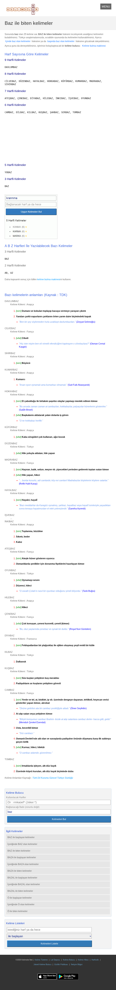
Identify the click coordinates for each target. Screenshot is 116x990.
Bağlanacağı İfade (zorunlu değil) (22, 807)
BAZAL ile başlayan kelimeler (22, 877)
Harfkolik (95, 960)
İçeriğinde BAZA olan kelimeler (23, 864)
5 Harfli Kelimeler (15, 164)
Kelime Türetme (41, 960)
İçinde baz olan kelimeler (17, 41)
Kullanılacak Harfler (16, 797)
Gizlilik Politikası (61, 964)
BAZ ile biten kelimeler (18, 851)
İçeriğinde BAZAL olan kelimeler (23, 884)
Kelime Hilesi (83, 960)
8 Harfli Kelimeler (15, 73)
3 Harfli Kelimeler (15, 179)
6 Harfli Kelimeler (15, 104)
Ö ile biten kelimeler (17, 911)
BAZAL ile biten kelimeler (20, 891)
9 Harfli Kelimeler (15, 59)
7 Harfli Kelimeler (15, 91)
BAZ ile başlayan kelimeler (21, 837)
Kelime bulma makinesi (94, 46)
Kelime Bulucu (69, 960)
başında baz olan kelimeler (60, 41)
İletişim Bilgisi (76, 964)
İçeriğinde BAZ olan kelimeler (22, 844)
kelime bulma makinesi (48, 279)
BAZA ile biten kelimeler (19, 871)
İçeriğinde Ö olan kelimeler (20, 904)
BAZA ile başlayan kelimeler (21, 857)
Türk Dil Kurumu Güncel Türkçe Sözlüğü (52, 778)
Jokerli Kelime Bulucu (42, 964)
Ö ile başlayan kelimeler (19, 898)
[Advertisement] (58, 137)
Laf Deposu (55, 960)
